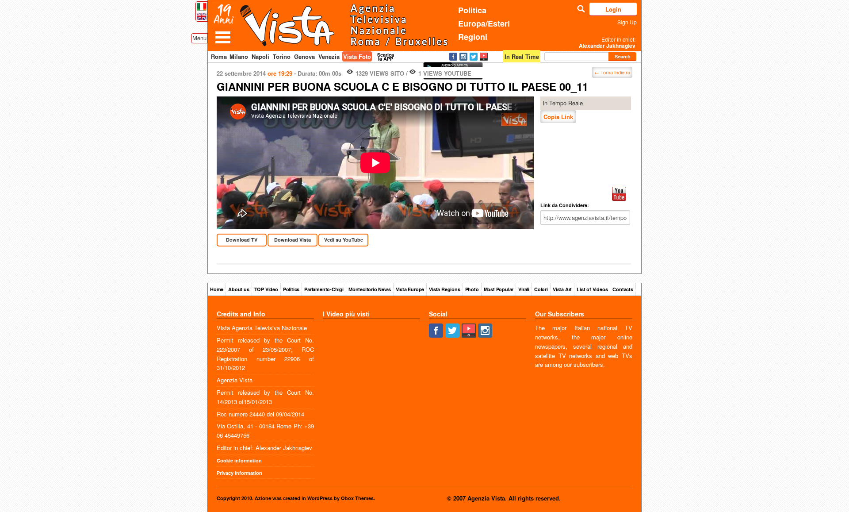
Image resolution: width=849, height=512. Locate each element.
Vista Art (562, 289)
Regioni (472, 36)
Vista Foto (357, 56)
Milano (238, 56)
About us (238, 289)
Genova (304, 56)
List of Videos (592, 289)
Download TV (241, 239)
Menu (199, 38)
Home (216, 289)
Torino (282, 56)
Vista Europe (410, 289)
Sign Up (627, 22)
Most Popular (499, 289)
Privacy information (239, 473)
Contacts (622, 289)
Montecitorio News (369, 289)
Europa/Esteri (484, 23)
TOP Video (266, 289)
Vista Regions (444, 289)
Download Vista (292, 239)
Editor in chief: (607, 42)
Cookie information (239, 460)
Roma (219, 56)
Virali (523, 289)
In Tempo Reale (563, 103)
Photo (472, 289)
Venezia (329, 56)
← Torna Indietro (612, 72)
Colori (541, 289)
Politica (472, 10)
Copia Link (558, 116)
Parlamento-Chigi (324, 289)
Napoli (260, 56)
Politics (291, 289)
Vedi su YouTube (343, 239)
